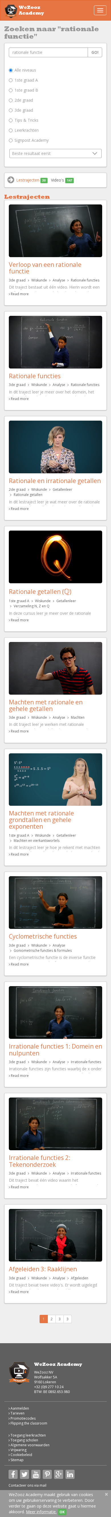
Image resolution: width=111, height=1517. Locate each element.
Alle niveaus (25, 70)
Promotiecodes (23, 1418)
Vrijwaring (18, 1449)
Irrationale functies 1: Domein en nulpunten (55, 1049)
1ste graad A (26, 80)
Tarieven (17, 1413)
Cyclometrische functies (43, 936)
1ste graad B (26, 90)
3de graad (24, 110)
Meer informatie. (41, 1511)
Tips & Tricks (26, 120)
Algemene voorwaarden (30, 1445)
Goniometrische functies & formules (43, 950)
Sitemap (17, 1459)
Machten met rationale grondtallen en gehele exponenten (41, 819)
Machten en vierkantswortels (36, 840)
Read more (20, 293)
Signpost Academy (32, 140)
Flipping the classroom (28, 1423)
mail (43, 1485)
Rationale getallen (28, 494)
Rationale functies (85, 280)
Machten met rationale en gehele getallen (46, 705)
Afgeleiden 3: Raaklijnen (43, 1269)
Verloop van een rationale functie (45, 268)
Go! (94, 52)
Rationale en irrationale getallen (55, 481)
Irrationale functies (86, 1061)
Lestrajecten (31, 180)
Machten (78, 717)
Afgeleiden (79, 1278)
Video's (61, 180)
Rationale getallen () (40, 592)
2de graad (24, 100)
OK (62, 1512)
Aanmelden (19, 1408)
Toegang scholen (24, 1440)
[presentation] (66, 592)
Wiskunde (39, 280)
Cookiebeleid (21, 1454)
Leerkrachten (27, 130)
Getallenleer (62, 489)
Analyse (59, 280)
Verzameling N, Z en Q (32, 606)
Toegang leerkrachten (28, 1435)
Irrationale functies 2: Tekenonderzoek (39, 1161)
